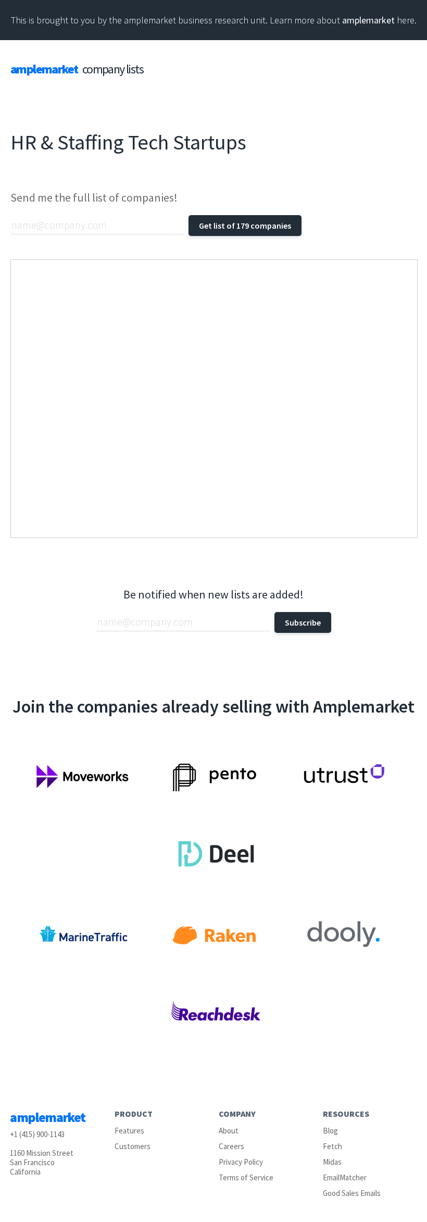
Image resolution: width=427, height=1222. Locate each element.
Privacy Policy (241, 1162)
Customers (132, 1146)
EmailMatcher (345, 1177)
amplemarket (368, 20)
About (228, 1131)
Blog (330, 1131)
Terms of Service (246, 1177)
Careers (231, 1146)
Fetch (332, 1146)
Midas (332, 1162)
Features (129, 1131)
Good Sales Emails (352, 1193)
